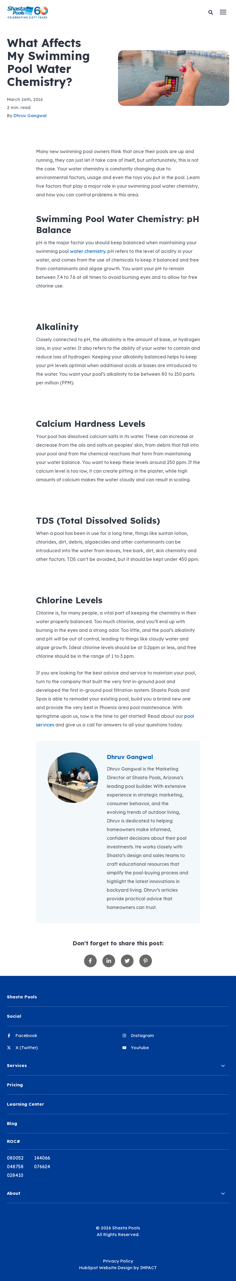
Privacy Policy (118, 1261)
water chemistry (87, 251)
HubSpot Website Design (105, 1267)
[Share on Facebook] (90, 961)
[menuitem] (60, 1038)
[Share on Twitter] (127, 961)
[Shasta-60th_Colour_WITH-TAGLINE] (70, 12)
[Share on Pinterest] (145, 961)
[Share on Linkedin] (108, 961)
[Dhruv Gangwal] (73, 777)
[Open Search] (212, 12)
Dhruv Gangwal (30, 115)
